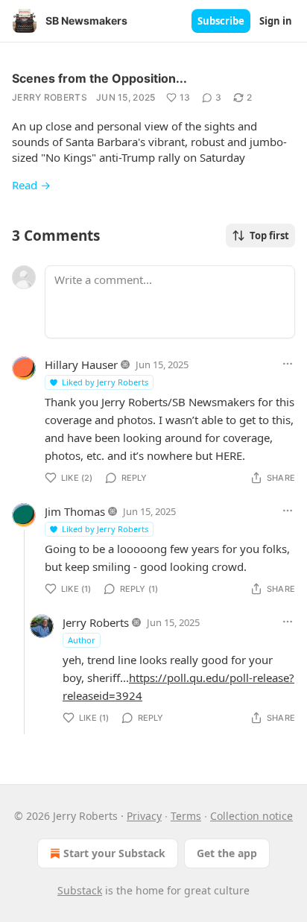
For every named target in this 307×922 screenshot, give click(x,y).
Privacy (144, 816)
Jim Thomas (75, 511)
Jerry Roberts (49, 97)
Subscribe (220, 21)
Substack (79, 890)
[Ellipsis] (288, 364)
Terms (186, 816)
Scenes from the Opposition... (99, 78)
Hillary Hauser (81, 364)
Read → (31, 184)
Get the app (227, 853)
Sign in (275, 21)
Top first (269, 235)
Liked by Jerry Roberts (105, 382)
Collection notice (251, 816)
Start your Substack (114, 853)
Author (81, 639)
